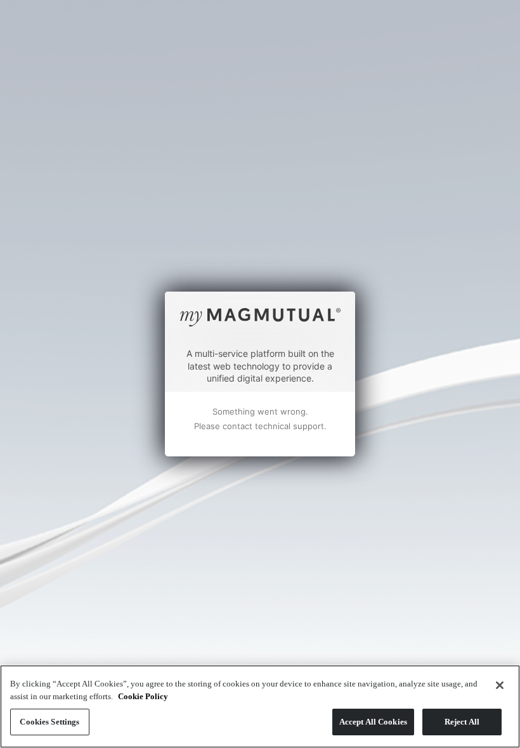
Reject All (462, 721)
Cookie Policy (143, 696)
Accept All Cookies (373, 721)
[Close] (500, 685)
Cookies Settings (49, 721)
